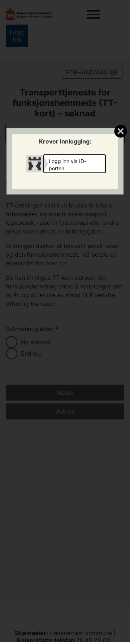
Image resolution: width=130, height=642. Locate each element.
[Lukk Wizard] (120, 131)
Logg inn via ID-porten (67, 164)
